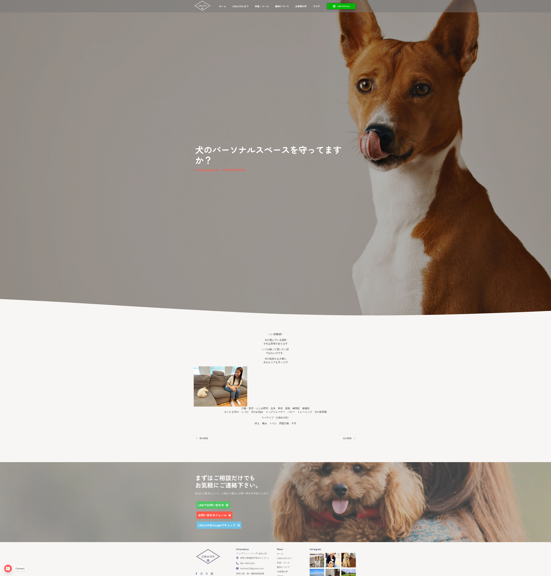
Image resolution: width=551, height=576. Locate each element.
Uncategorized (208, 170)
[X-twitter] (206, 573)
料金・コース (262, 6)
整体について (282, 6)
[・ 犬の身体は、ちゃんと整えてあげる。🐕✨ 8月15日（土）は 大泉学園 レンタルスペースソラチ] (333, 560)
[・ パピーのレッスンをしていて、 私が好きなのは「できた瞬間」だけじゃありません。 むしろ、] (348, 560)
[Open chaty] (8, 568)
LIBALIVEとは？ (240, 6)
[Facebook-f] (196, 573)
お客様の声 (301, 6)
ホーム (222, 6)
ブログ (316, 6)
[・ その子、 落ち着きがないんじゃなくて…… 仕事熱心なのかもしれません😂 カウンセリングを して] (317, 560)
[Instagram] (201, 573)
